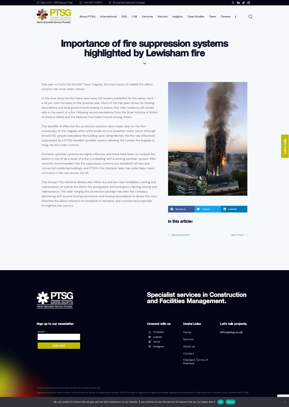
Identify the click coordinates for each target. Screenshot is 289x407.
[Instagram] (162, 346)
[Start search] (250, 16)
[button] (181, 209)
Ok (220, 401)
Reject (230, 401)
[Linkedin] (162, 337)
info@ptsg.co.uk (231, 332)
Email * (41, 331)
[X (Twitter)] (162, 332)
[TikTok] (162, 341)
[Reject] (284, 402)
